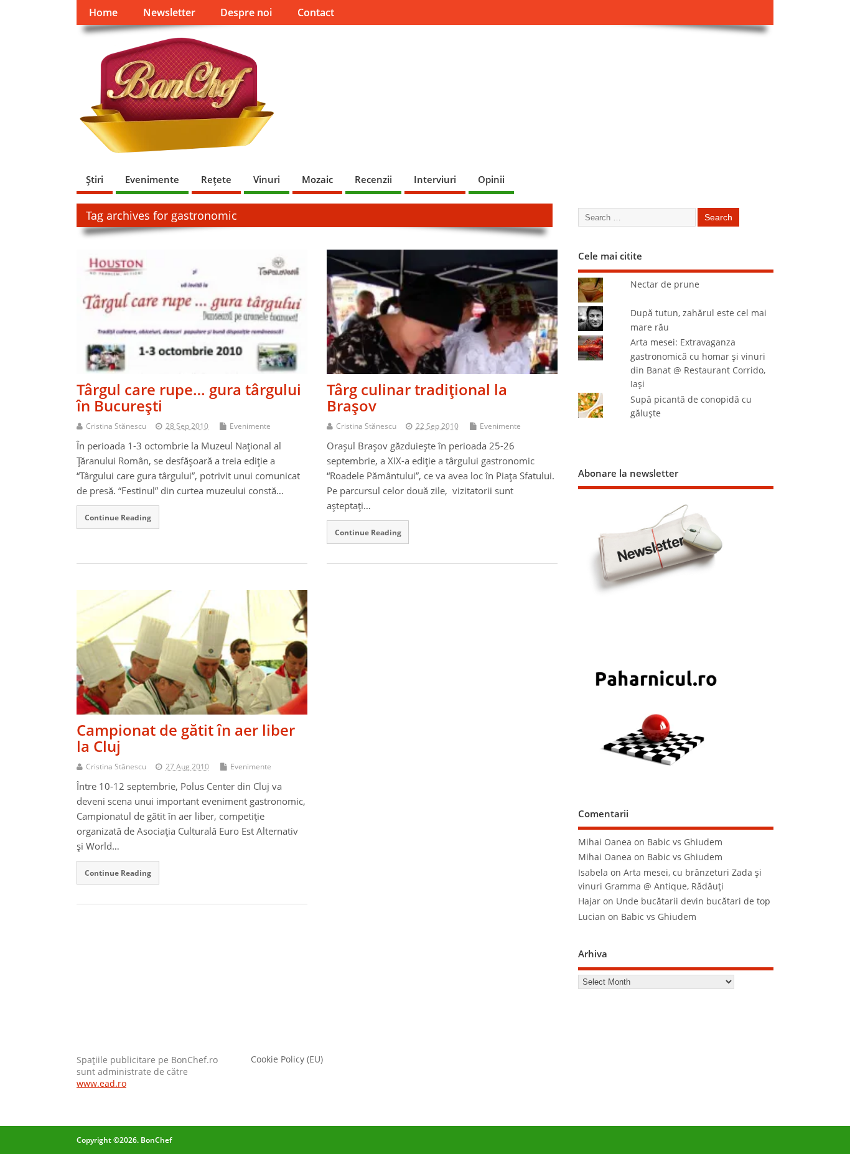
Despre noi (246, 12)
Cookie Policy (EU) (287, 1059)
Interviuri (435, 179)
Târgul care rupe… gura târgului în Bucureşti (189, 397)
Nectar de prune (664, 284)
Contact (315, 12)
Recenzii (373, 179)
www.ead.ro (101, 1083)
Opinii (491, 179)
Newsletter (169, 12)
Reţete (216, 179)
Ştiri (94, 179)
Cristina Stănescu (116, 426)
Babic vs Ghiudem (684, 842)
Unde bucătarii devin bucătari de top (693, 901)
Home (103, 12)
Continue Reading (118, 517)
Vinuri (266, 179)
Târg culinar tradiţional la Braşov (417, 397)
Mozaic (317, 179)
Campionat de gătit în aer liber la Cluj (186, 738)
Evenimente (152, 179)
